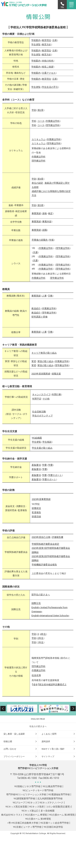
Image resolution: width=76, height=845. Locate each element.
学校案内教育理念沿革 (44, 40)
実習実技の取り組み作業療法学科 (50, 361)
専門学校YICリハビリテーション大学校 (26, 794)
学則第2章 (38, 110)
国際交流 (36, 603)
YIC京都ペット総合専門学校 (54, 823)
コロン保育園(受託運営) (58, 806)
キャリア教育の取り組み (44, 353)
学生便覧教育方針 (41, 44)
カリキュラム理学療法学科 (47, 143)
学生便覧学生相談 (42, 442)
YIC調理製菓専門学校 (24, 798)
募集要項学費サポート (44, 479)
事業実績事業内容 (42, 221)
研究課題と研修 (39, 316)
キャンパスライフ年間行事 (47, 394)
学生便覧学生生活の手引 (45, 87)
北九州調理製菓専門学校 (50, 798)
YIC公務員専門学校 (52, 786)
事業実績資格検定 (43, 213)
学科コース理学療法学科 (46, 125)
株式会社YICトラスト (12, 814)
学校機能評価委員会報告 (44, 564)
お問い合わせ (10, 749)
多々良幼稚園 (47, 810)
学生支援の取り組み (42, 448)
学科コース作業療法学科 (46, 121)
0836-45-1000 (29, 778)
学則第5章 (38, 205)
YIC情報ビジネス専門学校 (27, 786)
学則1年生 (38, 642)
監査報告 (36, 512)
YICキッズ (32, 802)
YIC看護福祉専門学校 (59, 794)
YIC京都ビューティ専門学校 (27, 827)
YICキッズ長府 (36, 806)
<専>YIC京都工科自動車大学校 (22, 823)
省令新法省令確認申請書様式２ (49, 684)
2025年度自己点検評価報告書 (47, 537)
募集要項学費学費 (43, 465)
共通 (35, 252)
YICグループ (19, 802)
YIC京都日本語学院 (53, 827)
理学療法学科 (38, 160)
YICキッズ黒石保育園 (16, 806)
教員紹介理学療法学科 (44, 312)
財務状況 (36, 508)
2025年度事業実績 (41, 499)
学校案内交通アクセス (44, 73)
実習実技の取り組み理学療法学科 (50, 365)
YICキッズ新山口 (30, 810)
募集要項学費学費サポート (47, 475)
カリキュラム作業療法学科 (47, 139)
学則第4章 (38, 179)
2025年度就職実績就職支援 (46, 373)
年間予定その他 (40, 398)
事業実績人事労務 (42, 295)
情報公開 (8, 741)
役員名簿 (36, 675)
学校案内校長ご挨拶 (43, 66)
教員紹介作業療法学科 (44, 308)
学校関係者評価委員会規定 (45, 544)
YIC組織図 (37, 438)
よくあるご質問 (49, 734)
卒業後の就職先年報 (43, 240)
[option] (22, 708)
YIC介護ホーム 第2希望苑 (62, 814)
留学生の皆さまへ (40, 594)
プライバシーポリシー (14, 756)
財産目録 (36, 516)
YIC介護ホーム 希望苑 (36, 814)
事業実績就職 (40, 230)
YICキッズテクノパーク (51, 802)
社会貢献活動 (39, 411)
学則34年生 (39, 634)
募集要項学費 (40, 469)
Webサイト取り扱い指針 (53, 749)
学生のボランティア (42, 415)
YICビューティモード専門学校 (38, 790)
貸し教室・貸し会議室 (14, 734)
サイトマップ (48, 756)
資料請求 (46, 741)
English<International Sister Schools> (50, 615)
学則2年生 (38, 638)
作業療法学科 (38, 156)
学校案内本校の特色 (43, 60)
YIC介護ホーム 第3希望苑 (38, 818)
